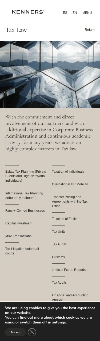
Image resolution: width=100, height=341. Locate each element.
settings (59, 322)
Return (90, 30)
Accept (15, 332)
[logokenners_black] (28, 13)
